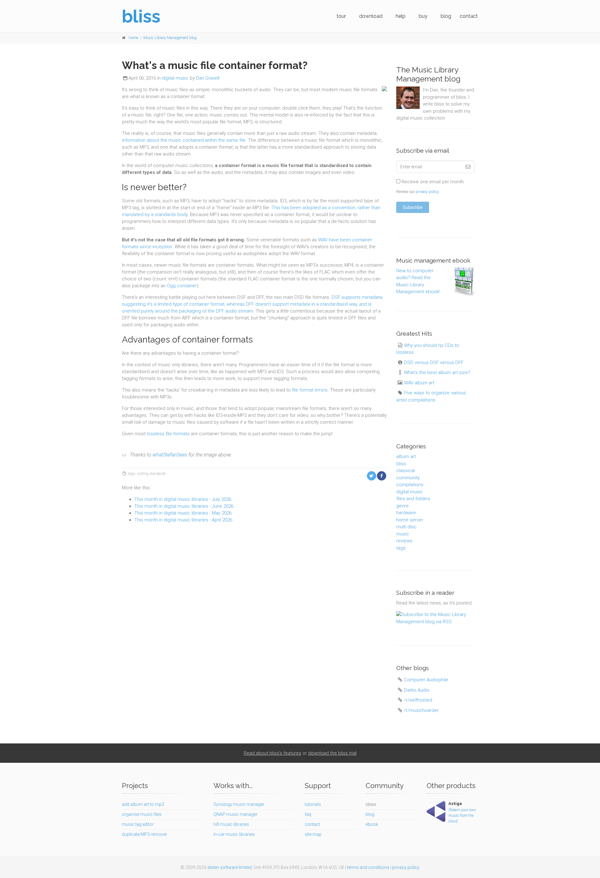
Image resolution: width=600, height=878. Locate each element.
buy (423, 16)
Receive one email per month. (432, 182)
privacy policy (427, 191)
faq (308, 814)
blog (446, 16)
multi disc (406, 527)
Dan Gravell (207, 78)
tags (401, 548)
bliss (401, 463)
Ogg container (182, 286)
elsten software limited (230, 867)
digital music (175, 78)
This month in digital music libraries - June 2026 (183, 506)
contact (469, 16)
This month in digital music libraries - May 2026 (183, 513)
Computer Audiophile (426, 680)
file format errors (310, 390)
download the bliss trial (332, 753)
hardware (406, 512)
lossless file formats (168, 434)
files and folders (413, 498)
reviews (404, 541)
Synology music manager (238, 804)
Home (133, 38)
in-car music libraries (234, 834)
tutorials (313, 804)
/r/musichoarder (421, 710)
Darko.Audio (416, 690)
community (408, 478)
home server (409, 520)
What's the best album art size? (437, 372)
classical (405, 470)
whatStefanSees (169, 455)
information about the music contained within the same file (184, 140)
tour (341, 16)
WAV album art (419, 383)
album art (406, 456)
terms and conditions (368, 867)
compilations (409, 484)
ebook (372, 824)
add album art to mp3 (143, 804)
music (402, 534)
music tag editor (138, 824)
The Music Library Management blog (428, 74)
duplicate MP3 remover (144, 834)
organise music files (142, 814)
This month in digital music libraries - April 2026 (183, 520)
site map (313, 834)
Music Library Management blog (170, 38)
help (401, 16)
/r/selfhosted (418, 700)
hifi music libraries (231, 824)
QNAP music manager (235, 814)
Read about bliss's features (272, 753)
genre (402, 506)
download (370, 16)
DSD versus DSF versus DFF (433, 362)
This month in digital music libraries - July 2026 (182, 499)
